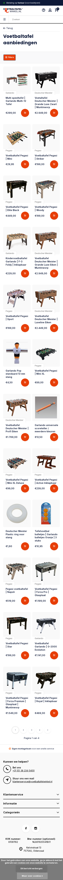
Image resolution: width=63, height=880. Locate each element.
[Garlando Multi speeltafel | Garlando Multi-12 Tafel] (17, 80)
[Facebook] (26, 828)
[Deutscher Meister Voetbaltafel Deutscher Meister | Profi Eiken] (17, 407)
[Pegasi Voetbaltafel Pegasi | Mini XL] (46, 353)
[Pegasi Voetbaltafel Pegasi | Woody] (46, 189)
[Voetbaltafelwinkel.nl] (13, 10)
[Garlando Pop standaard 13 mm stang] (17, 353)
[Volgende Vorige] (47, 730)
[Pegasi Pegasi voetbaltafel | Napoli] (17, 571)
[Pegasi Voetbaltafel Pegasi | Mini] (17, 138)
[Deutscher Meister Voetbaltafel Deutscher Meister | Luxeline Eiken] (46, 298)
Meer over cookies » (32, 876)
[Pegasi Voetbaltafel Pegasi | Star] (17, 625)
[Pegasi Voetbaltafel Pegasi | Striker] (46, 138)
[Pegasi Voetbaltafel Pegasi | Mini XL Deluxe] (17, 462)
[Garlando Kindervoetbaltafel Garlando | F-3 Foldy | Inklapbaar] (17, 240)
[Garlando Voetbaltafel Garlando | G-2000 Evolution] (46, 625)
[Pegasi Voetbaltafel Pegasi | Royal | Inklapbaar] (46, 680)
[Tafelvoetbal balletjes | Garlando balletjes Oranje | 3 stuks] (46, 513)
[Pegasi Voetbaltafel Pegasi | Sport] (17, 298)
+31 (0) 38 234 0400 (24, 770)
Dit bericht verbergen (31, 868)
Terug (9, 28)
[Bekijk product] (25, 113)
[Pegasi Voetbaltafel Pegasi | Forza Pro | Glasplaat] (46, 571)
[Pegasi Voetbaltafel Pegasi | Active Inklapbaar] (46, 462)
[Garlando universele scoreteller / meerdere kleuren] (46, 407)
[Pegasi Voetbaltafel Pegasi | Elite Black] (17, 189)
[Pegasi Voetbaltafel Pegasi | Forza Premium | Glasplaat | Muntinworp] (17, 680)
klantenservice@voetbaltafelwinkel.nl (32, 781)
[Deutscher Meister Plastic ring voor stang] (17, 513)
